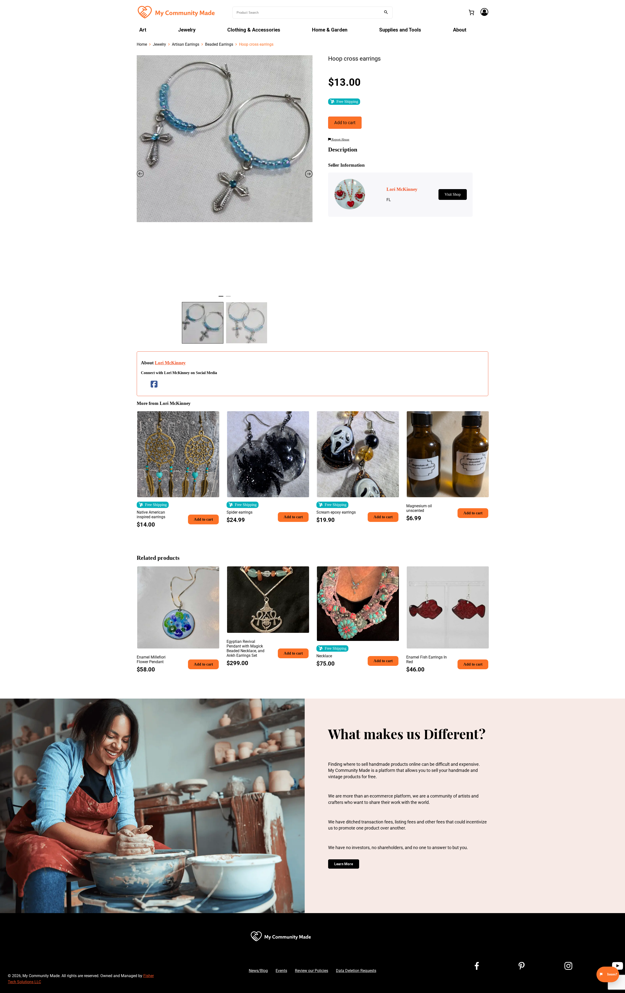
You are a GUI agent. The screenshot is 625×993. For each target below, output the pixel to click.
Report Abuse (340, 139)
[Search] (386, 12)
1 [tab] (221, 298)
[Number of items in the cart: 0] (471, 12)
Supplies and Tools (400, 30)
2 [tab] (228, 298)
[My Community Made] (177, 12)
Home (142, 44)
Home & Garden (329, 30)
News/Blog (258, 970)
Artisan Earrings (185, 44)
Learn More (343, 864)
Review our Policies (311, 970)
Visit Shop (453, 194)
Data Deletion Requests (356, 970)
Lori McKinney (170, 362)
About (459, 30)
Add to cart (344, 122)
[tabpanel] (224, 138)
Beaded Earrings (219, 44)
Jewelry (187, 30)
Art (142, 30)
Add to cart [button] (203, 519)
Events (281, 970)
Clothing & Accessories (253, 30)
